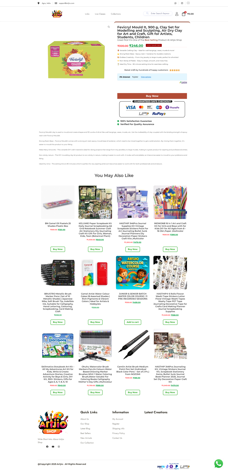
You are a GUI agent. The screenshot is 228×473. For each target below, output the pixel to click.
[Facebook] (47, 447)
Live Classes (100, 13)
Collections (116, 13)
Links (87, 13)
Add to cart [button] (133, 322)
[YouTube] (53, 447)
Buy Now (152, 96)
